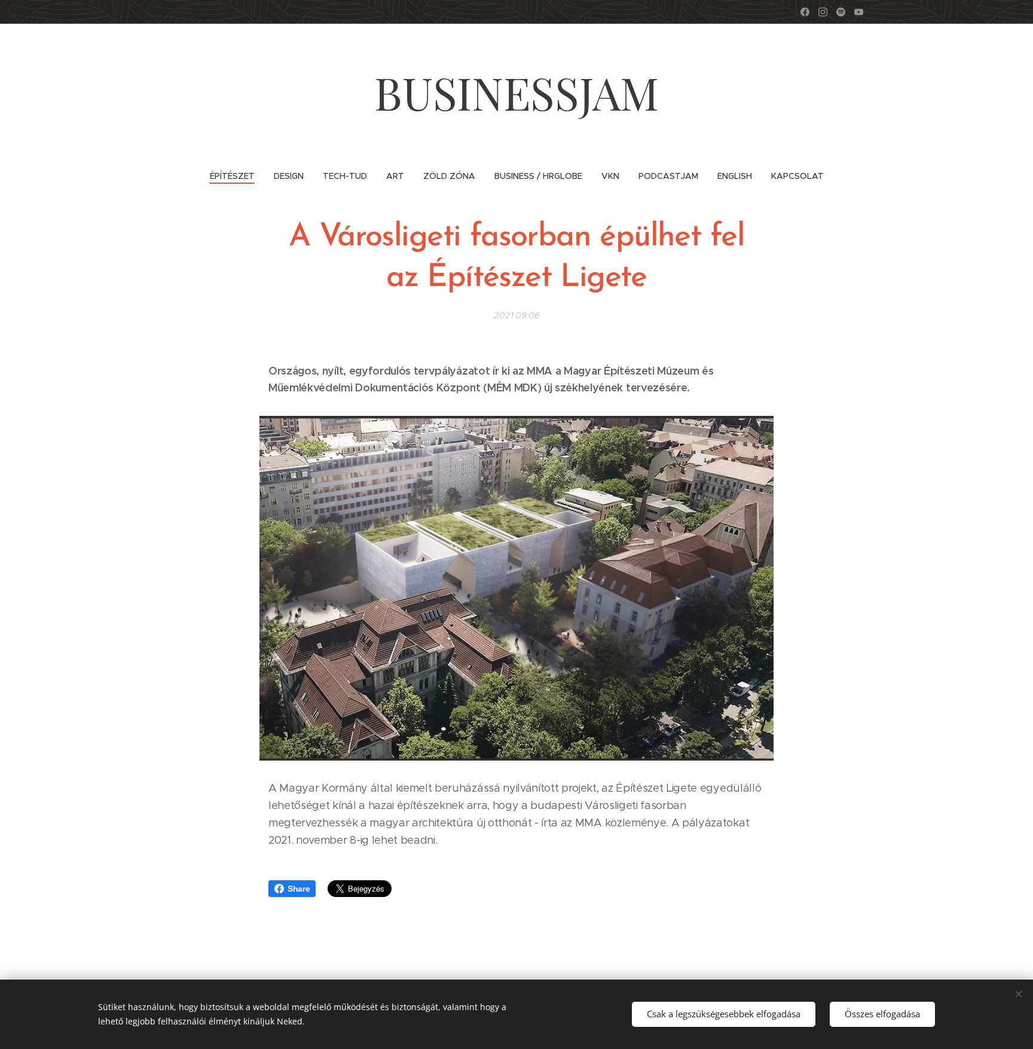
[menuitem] (237, 176)
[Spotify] (840, 12)
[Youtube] (858, 12)
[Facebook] (804, 12)
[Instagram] (822, 12)
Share (299, 888)
